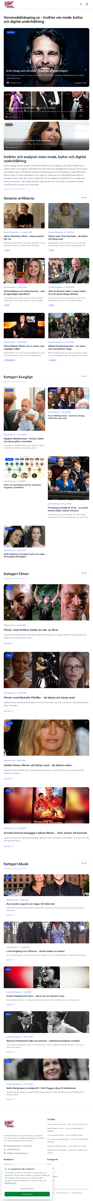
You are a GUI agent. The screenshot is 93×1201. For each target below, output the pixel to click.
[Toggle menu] (86, 4)
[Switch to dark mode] (81, 4)
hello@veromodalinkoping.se (17, 1153)
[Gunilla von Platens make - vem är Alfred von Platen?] (46, 136)
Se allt (83, 197)
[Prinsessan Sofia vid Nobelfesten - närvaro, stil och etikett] (46, 105)
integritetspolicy (10, 1183)
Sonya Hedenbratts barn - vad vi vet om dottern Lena (67, 1124)
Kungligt (8, 94)
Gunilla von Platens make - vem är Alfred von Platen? (67, 1146)
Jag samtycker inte (27, 1189)
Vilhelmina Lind (9, 550)
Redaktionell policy (62, 1193)
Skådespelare (10, 360)
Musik (7, 305)
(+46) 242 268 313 (13, 1149)
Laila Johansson (10, 287)
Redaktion (9, 1159)
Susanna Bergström (11, 232)
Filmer (7, 250)
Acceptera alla (27, 1194)
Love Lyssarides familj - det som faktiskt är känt (65, 1135)
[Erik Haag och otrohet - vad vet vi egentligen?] (46, 57)
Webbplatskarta (77, 1193)
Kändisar (11, 32)
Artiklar (51, 1119)
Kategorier (52, 1159)
